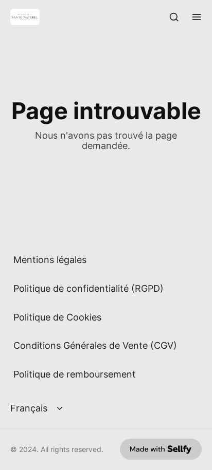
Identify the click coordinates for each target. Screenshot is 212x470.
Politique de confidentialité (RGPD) (88, 288)
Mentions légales (49, 259)
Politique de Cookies (57, 317)
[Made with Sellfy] (161, 449)
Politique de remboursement (74, 374)
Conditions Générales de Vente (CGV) (95, 345)
